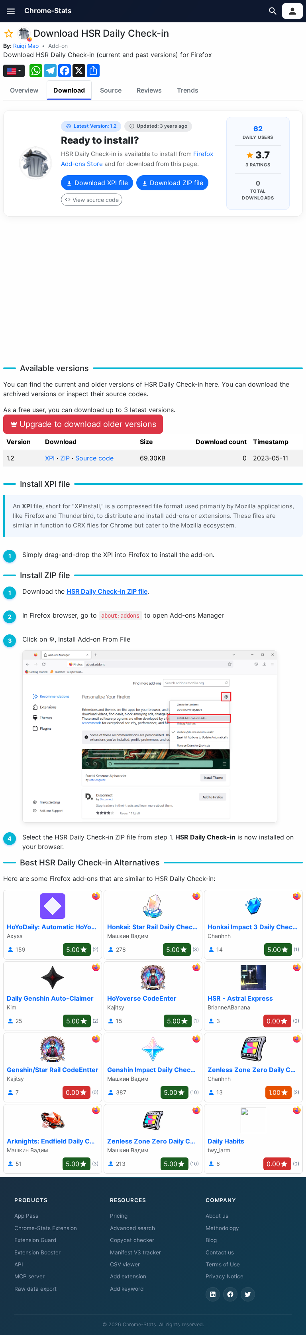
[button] (11, 11)
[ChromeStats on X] (248, 1294)
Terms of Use (223, 1264)
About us (217, 1216)
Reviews (149, 90)
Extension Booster (37, 1252)
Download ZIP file (175, 183)
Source (111, 90)
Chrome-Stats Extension (45, 1228)
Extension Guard (35, 1240)
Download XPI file (100, 183)
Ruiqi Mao (26, 45)
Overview (24, 90)
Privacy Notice (224, 1276)
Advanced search (132, 1228)
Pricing (119, 1216)
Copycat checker (132, 1240)
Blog (211, 1240)
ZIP (65, 458)
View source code (96, 199)
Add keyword (126, 1289)
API (18, 1264)
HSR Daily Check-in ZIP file (107, 591)
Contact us (220, 1252)
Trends (187, 90)
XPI (50, 458)
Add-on (58, 45)
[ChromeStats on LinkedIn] (213, 1294)
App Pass (26, 1216)
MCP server (29, 1276)
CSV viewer (125, 1264)
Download (69, 90)
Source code (94, 458)
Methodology (222, 1228)
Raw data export (35, 1289)
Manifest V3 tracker (135, 1252)
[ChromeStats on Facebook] (230, 1294)
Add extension (128, 1276)
